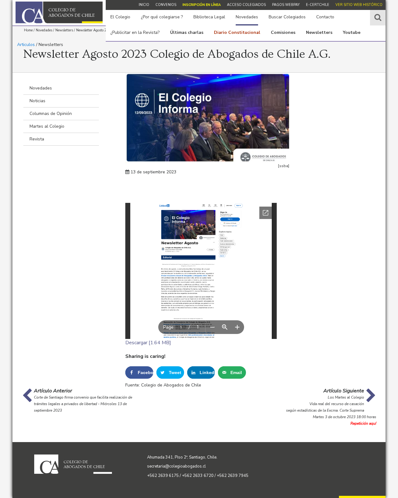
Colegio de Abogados (59, 12)
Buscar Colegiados (287, 17)
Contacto (325, 17)
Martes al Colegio (47, 126)
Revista (37, 139)
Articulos (26, 45)
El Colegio (120, 17)
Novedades (247, 17)
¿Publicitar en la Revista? (135, 32)
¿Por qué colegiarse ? (162, 17)
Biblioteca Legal (209, 17)
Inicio (144, 4)
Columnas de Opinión (51, 114)
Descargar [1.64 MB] (148, 342)
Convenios (165, 4)
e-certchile (317, 4)
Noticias (37, 101)
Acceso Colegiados (246, 4)
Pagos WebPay (286, 4)
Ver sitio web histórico (359, 4)
